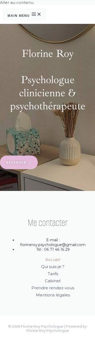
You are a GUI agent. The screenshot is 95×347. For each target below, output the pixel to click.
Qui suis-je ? (52, 266)
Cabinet (53, 280)
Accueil (52, 259)
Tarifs (53, 273)
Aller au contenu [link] (17, 2)
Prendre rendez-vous (52, 287)
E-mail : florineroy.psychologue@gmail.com (53, 242)
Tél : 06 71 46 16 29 (53, 249)
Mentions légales (53, 294)
